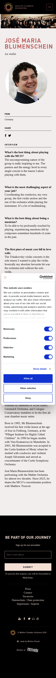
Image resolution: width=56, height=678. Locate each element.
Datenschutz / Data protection (28, 600)
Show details (40, 369)
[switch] (48, 338)
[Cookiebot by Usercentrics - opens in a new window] (40, 277)
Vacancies (28, 596)
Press (28, 588)
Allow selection (28, 388)
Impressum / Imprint (28, 603)
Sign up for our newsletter (28, 545)
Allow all (28, 378)
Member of (21, 650)
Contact (28, 592)
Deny (28, 398)
